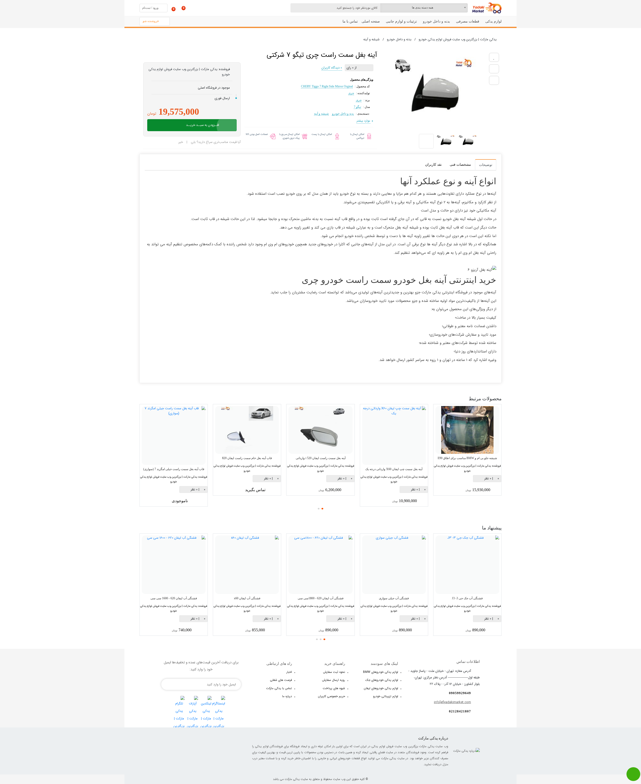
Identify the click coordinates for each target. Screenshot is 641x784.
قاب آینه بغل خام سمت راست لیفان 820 (247, 458)
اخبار (289, 672)
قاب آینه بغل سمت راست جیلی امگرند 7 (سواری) (173, 469)
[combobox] (424, 8)
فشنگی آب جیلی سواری (394, 598)
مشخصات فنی (460, 164)
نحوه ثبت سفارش (334, 672)
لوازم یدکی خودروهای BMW (380, 672)
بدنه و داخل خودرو (343, 113)
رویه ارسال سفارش (333, 680)
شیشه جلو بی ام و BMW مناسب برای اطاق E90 (467, 458)
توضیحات (485, 165)
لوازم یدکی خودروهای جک (381, 680)
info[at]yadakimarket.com (452, 702)
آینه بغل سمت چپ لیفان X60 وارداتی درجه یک (393, 469)
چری (351, 93)
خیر (180, 142)
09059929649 (460, 693)
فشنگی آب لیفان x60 (247, 598)
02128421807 (460, 711)
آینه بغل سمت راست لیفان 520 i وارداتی (321, 458)
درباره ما (287, 696)
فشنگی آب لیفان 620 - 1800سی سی (321, 598)
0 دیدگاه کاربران (332, 67)
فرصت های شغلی (281, 680)
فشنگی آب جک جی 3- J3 (467, 598)
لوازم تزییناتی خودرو (385, 696)
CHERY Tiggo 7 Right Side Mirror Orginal (327, 86)
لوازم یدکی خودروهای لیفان (381, 688)
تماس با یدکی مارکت (279, 688)
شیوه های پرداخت (334, 688)
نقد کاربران (433, 164)
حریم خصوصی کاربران (331, 696)
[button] (322, 509)
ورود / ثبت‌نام (150, 8)
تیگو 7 (357, 107)
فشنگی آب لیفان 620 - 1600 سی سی (173, 598)
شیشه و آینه (321, 113)
